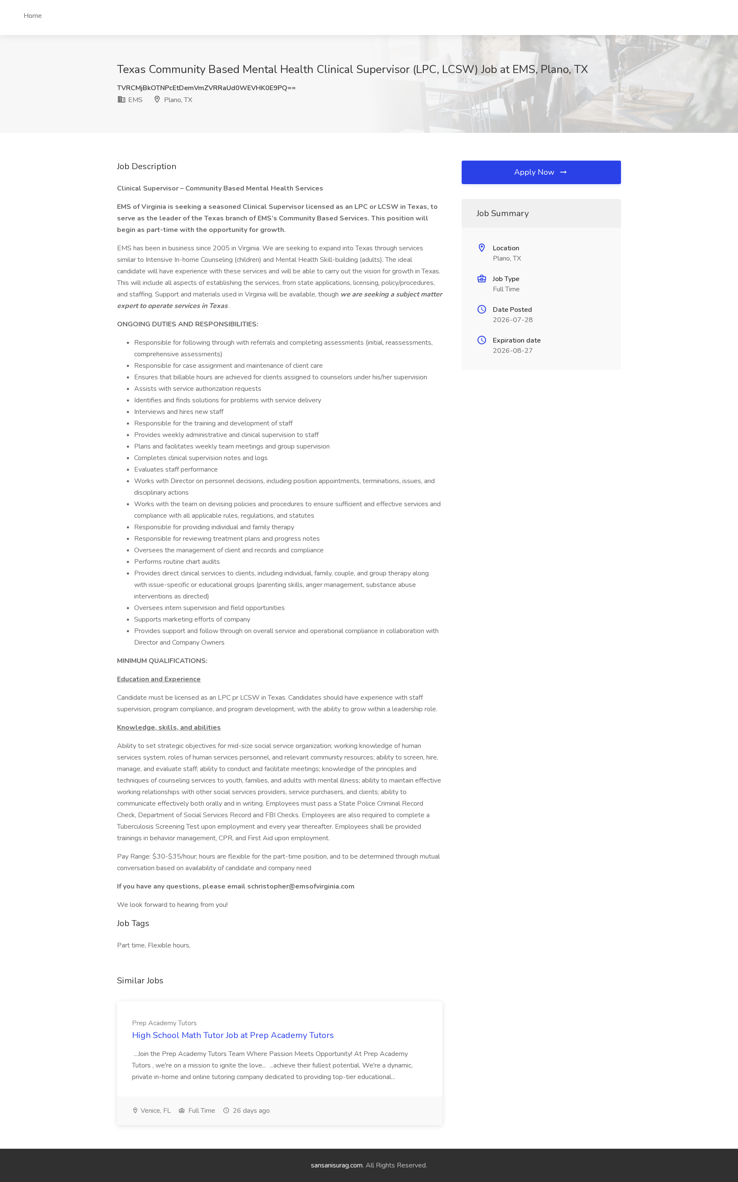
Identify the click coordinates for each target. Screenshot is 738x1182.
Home (32, 16)
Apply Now (535, 172)
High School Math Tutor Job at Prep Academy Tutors (233, 1035)
